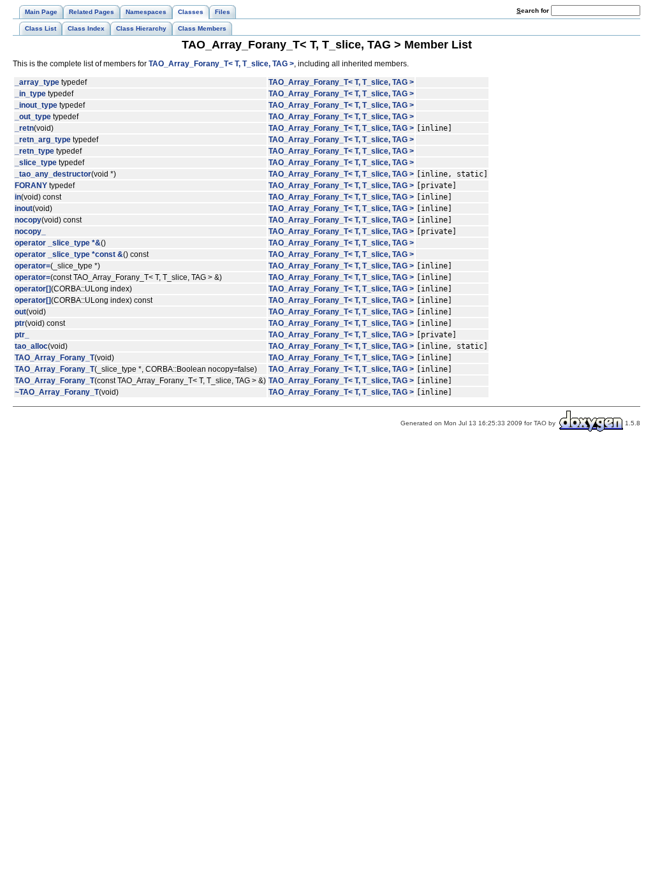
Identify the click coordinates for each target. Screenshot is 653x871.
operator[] (33, 288)
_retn (24, 128)
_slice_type (36, 162)
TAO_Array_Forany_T (54, 357)
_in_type (30, 93)
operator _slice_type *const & (69, 254)
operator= (32, 265)
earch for (534, 10)
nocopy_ (30, 231)
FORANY (31, 185)
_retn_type (34, 151)
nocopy (28, 220)
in (18, 197)
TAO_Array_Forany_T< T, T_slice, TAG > (221, 63)
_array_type (37, 82)
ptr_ (22, 334)
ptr (20, 323)
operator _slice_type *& (58, 242)
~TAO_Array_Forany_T (57, 392)
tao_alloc (31, 346)
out (20, 311)
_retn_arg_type (43, 139)
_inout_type (36, 105)
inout (24, 208)
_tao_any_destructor (53, 174)
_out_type (33, 116)
